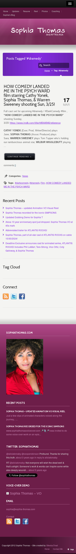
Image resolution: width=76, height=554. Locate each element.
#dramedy (34, 182)
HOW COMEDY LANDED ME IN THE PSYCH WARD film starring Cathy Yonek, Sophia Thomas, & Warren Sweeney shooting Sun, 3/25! (29, 95)
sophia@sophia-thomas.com (20, 509)
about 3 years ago (25, 457)
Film (43, 182)
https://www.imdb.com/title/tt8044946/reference (35, 122)
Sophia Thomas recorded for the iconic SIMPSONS (31, 212)
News (25, 175)
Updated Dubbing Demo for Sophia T (24, 217)
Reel (36, 11)
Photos (45, 11)
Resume (26, 11)
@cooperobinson (30, 453)
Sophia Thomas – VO (26, 493)
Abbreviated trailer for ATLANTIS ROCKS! (26, 230)
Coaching (56, 11)
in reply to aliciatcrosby (45, 457)
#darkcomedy (21, 182)
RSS (6, 296)
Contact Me (58, 549)
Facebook (22, 296)
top (72, 549)
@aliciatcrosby (13, 453)
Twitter (14, 296)
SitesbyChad (52, 545)
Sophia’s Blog (9, 15)
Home (5, 11)
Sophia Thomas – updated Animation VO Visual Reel (32, 207)
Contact (10, 516)
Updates (15, 11)
